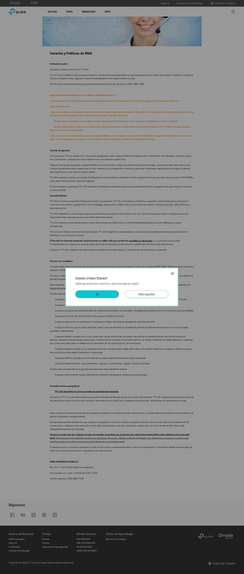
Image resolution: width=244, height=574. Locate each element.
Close (172, 273)
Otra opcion (146, 294)
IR (97, 294)
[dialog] (122, 287)
